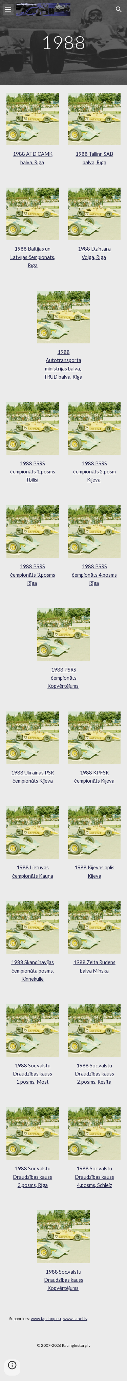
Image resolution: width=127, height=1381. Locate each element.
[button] (8, 9)
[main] (63, 42)
